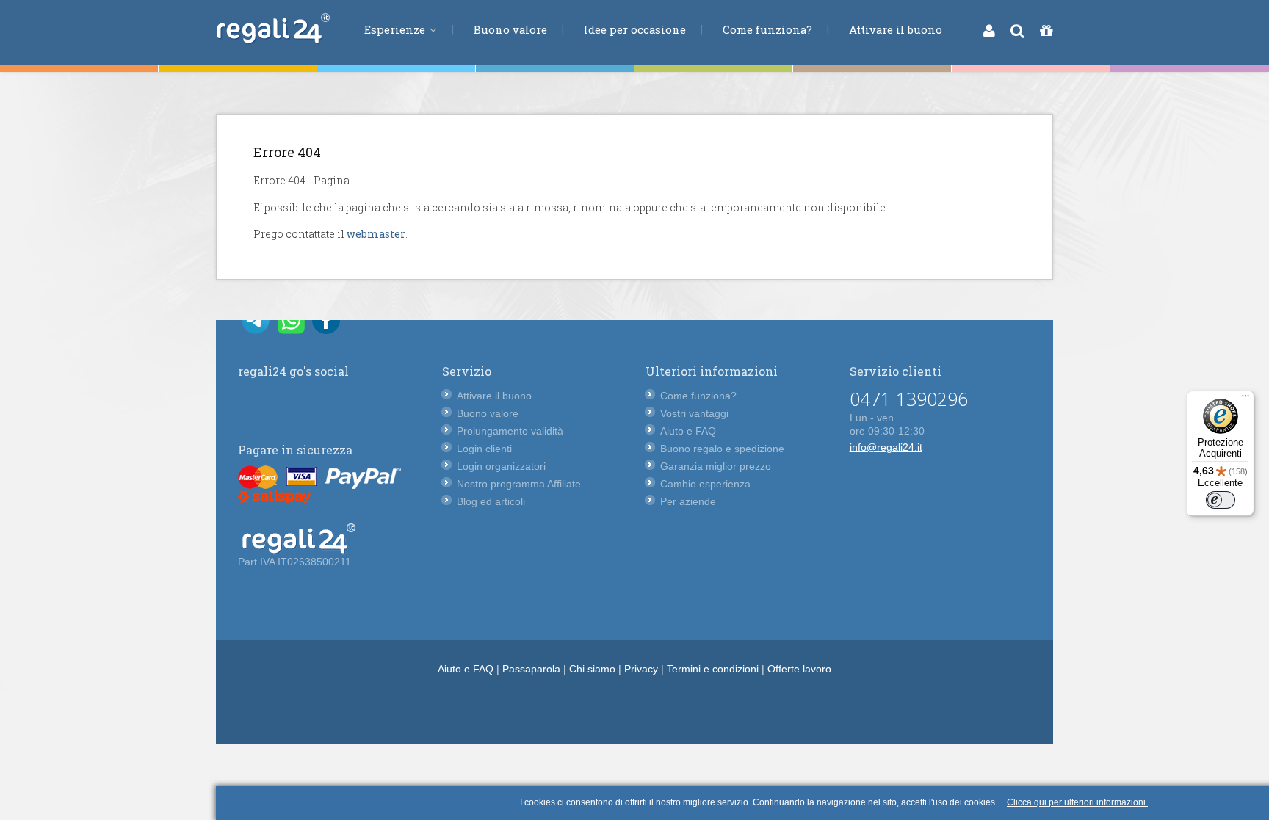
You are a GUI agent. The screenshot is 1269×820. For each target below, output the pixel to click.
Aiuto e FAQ (688, 431)
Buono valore (510, 29)
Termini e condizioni (713, 669)
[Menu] (1245, 399)
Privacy (641, 669)
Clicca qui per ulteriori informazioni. (1077, 802)
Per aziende (688, 501)
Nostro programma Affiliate (519, 484)
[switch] (1220, 500)
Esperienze (396, 29)
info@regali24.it (886, 447)
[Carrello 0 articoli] (1046, 30)
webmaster (376, 234)
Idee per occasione (635, 29)
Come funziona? (767, 29)
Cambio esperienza (705, 484)
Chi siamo (592, 669)
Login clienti (484, 448)
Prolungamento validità (510, 431)
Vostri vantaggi (694, 413)
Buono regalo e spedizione (722, 448)
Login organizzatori (501, 466)
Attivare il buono (895, 29)
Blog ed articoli (491, 501)
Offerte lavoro (799, 669)
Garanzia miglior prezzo (715, 466)
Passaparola (531, 669)
